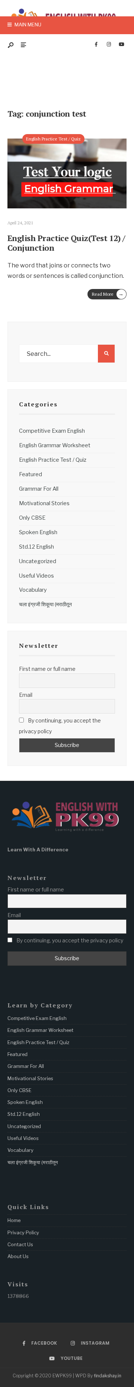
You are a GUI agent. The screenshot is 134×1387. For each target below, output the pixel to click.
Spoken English (38, 532)
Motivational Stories (44, 503)
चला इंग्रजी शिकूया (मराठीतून (45, 604)
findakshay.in (107, 1375)
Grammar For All (38, 488)
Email (25, 695)
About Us (18, 1256)
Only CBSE (32, 517)
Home (13, 1220)
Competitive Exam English (52, 431)
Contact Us (20, 1244)
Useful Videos (36, 575)
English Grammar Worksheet (54, 445)
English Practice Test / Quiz (53, 139)
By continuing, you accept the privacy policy (60, 725)
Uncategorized (37, 561)
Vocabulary (33, 590)
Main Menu (27, 24)
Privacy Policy (23, 1232)
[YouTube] (121, 44)
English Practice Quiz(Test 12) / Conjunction (66, 243)
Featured (30, 474)
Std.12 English (36, 546)
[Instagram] (108, 44)
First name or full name (47, 669)
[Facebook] (96, 44)
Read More (108, 293)
